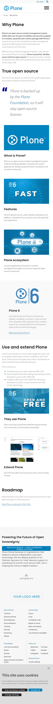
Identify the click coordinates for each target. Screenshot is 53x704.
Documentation (10, 623)
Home (5, 15)
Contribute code (34, 620)
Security (7, 630)
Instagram (35, 653)
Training (7, 626)
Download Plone (10, 617)
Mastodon (34, 647)
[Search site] (46, 1)
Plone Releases (9, 620)
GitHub (6, 636)
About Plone (9, 610)
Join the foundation (11, 647)
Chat (30, 617)
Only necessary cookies (15, 690)
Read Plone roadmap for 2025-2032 (16, 504)
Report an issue (34, 623)
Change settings (12, 695)
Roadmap (8, 633)
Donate (6, 653)
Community (33, 610)
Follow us (32, 643)
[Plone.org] (13, 8)
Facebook (44, 653)
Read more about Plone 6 (19, 332)
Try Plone (7, 613)
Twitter (33, 650)
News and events (34, 626)
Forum (30, 613)
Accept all (35, 690)
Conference (32, 630)
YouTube (44, 647)
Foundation (8, 643)
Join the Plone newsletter (37, 633)
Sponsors (7, 657)
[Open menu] (45, 8)
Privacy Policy (34, 658)
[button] (26, 548)
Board (6, 650)
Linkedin (44, 650)
